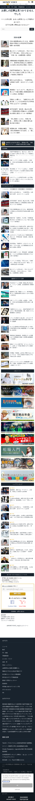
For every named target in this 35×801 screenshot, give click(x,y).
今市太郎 (16, 716)
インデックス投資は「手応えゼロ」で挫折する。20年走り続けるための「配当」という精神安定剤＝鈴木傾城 (21, 262)
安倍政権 (27, 709)
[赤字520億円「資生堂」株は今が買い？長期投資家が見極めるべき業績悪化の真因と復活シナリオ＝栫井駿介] (5, 111)
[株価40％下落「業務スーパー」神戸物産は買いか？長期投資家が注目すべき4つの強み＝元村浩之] (5, 294)
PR (3, 692)
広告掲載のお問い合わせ (7, 617)
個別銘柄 (11, 709)
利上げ (13, 704)
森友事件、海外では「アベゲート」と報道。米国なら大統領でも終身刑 (21, 490)
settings (17, 789)
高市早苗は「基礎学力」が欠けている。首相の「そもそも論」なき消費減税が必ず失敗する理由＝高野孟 (21, 245)
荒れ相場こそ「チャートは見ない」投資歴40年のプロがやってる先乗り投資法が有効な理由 (21, 170)
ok (17, 785)
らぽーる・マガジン (26, 726)
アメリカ (23, 723)
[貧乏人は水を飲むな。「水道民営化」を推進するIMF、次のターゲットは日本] (5, 82)
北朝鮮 (18, 723)
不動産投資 (21, 7)
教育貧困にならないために (22, 721)
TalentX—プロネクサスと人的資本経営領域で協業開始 (17, 743)
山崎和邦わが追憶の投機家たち (10, 668)
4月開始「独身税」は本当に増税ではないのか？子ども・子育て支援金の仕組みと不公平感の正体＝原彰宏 (22, 354)
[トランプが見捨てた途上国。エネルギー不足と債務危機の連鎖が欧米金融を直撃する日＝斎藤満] (5, 320)
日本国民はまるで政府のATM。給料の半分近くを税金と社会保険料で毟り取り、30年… (21, 525)
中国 (15, 714)
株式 (8, 7)
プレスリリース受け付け (7, 620)
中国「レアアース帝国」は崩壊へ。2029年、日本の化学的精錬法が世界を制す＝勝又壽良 (21, 162)
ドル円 (20, 729)
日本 (16, 729)
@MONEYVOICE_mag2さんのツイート (17, 625)
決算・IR (4, 662)
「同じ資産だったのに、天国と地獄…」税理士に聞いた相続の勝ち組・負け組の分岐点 (22, 121)
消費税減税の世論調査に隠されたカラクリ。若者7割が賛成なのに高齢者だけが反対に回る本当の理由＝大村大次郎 (22, 63)
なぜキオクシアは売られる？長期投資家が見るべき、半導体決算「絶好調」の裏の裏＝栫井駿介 (21, 236)
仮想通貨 (22, 709)
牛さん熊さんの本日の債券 (23, 731)
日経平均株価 (25, 704)
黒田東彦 (4, 704)
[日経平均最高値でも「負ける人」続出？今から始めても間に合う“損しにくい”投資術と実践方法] (5, 72)
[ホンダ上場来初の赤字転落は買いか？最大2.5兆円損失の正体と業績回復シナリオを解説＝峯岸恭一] (5, 329)
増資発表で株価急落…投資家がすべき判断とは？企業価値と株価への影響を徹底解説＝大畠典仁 (21, 337)
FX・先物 (14, 7)
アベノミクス (12, 723)
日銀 (17, 714)
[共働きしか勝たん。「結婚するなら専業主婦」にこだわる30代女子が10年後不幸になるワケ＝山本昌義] (5, 101)
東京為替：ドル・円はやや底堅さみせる (13, 760)
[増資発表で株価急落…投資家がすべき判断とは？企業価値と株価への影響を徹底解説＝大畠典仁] (5, 337)
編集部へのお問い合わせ (7, 618)
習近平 (7, 723)
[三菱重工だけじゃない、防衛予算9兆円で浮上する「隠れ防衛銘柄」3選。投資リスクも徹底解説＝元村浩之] (5, 311)
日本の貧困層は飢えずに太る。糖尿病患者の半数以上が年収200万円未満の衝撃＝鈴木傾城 (22, 43)
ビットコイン (11, 729)
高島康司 (4, 729)
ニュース (3, 7)
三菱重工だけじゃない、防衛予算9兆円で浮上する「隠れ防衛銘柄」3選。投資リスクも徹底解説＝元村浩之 (22, 310)
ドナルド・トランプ (24, 706)
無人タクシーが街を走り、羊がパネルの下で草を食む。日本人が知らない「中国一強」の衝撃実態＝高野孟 (22, 53)
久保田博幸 (19, 704)
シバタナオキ (23, 718)
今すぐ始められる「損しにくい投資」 (18, 4)
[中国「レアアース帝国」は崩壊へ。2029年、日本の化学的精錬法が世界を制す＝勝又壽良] (5, 302)
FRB (30, 711)
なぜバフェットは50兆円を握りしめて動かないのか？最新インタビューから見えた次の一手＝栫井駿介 (21, 179)
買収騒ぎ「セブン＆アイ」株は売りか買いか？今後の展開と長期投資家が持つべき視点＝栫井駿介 (22, 92)
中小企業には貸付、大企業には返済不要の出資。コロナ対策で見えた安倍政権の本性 (21, 516)
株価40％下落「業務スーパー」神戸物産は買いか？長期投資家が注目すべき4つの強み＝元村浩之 (22, 293)
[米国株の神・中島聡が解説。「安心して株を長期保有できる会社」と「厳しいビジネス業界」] (5, 131)
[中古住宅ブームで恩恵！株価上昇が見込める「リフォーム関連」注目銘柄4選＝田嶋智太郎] (5, 285)
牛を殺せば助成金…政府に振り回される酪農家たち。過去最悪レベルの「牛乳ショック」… (21, 500)
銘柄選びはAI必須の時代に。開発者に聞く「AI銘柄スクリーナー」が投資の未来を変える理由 (19, 143)
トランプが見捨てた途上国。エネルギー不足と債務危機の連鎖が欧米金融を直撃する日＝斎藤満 (21, 319)
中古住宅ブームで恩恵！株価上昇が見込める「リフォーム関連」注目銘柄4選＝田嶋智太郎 (22, 284)
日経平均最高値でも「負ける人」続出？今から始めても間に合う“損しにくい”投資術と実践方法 (22, 72)
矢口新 (23, 711)
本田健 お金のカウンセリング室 (11, 686)
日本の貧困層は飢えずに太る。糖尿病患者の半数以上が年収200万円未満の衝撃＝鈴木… (21, 543)
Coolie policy (6, 781)
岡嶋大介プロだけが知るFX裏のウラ (12, 671)
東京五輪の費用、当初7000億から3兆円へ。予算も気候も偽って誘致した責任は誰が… (22, 533)
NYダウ (19, 726)
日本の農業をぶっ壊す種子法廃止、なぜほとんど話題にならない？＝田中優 (21, 567)
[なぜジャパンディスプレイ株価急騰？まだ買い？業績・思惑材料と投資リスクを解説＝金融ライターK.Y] (5, 364)
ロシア (21, 714)
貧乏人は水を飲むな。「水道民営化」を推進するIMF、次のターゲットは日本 (22, 82)
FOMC (26, 711)
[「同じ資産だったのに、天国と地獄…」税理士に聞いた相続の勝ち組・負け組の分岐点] (5, 121)
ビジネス (29, 189)
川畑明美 (16, 706)
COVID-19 (16, 718)
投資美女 (4, 683)
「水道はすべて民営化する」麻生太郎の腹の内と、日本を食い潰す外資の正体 (21, 559)
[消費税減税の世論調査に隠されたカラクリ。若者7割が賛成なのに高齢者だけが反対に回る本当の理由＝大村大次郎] (5, 63)
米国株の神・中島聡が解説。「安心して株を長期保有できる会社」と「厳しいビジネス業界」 (22, 131)
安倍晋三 (6, 709)
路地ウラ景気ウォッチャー (9, 680)
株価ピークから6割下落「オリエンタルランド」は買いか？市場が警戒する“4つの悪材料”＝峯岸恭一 (22, 345)
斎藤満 (9, 704)
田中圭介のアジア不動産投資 (10, 677)
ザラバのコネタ (6, 689)
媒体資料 (3, 615)
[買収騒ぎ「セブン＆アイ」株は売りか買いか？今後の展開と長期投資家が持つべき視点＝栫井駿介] (5, 92)
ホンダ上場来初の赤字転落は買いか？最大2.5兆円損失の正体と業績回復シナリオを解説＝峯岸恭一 (21, 328)
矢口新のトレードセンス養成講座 (11, 674)
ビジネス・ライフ (7, 659)
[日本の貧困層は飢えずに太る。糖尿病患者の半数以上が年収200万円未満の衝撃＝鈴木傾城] (5, 43)
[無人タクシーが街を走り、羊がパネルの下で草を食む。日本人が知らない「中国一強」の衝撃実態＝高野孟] (5, 53)
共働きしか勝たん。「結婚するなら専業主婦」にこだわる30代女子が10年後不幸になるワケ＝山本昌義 (22, 101)
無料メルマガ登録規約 (7, 586)
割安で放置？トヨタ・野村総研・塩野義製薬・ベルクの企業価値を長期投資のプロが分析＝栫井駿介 (21, 254)
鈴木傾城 (16, 709)
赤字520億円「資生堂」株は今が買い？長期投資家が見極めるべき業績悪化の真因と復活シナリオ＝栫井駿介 (22, 111)
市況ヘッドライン (7, 665)
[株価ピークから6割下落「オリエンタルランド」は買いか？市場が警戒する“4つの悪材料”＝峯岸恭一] (5, 346)
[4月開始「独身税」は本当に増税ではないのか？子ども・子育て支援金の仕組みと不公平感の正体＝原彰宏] (5, 355)
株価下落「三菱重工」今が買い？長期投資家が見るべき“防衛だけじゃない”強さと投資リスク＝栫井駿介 (22, 219)
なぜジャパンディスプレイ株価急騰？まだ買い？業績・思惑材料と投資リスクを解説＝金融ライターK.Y (21, 363)
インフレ (25, 714)
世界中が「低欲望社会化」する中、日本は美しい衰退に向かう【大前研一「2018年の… (21, 551)
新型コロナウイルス (7, 714)
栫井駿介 (14, 726)
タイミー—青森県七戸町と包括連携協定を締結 (15, 746)
